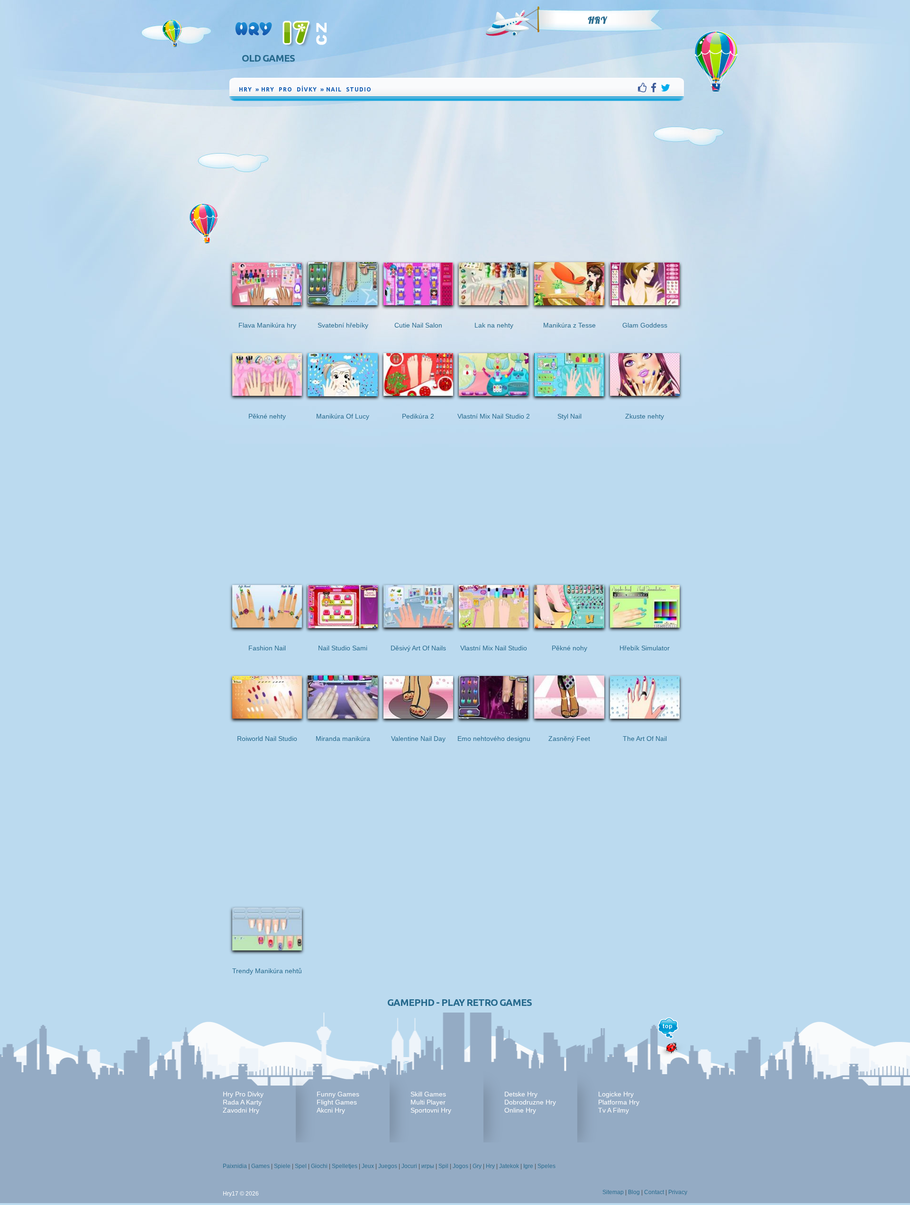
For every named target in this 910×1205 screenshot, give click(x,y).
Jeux (368, 1166)
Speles (546, 1166)
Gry (477, 1166)
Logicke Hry (616, 1094)
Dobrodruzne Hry (530, 1102)
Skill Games (428, 1094)
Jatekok (509, 1166)
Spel (301, 1166)
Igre (528, 1166)
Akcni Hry (331, 1110)
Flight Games (337, 1102)
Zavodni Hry (241, 1110)
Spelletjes (344, 1166)
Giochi (319, 1166)
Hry (597, 20)
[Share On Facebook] (656, 87)
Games (260, 1166)
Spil (443, 1166)
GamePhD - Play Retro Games (459, 1002)
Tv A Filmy (613, 1110)
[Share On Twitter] (665, 87)
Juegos (387, 1166)
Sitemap (613, 1192)
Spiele (282, 1166)
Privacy (677, 1192)
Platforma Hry (618, 1102)
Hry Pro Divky (243, 1094)
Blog (634, 1192)
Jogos (460, 1166)
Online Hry (520, 1110)
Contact (654, 1192)
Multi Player (428, 1102)
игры (427, 1166)
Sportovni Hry (430, 1110)
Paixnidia (235, 1166)
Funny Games (338, 1094)
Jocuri (409, 1166)
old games (268, 58)
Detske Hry (520, 1094)
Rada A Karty (242, 1102)
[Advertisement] (456, 174)
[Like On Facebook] (644, 87)
